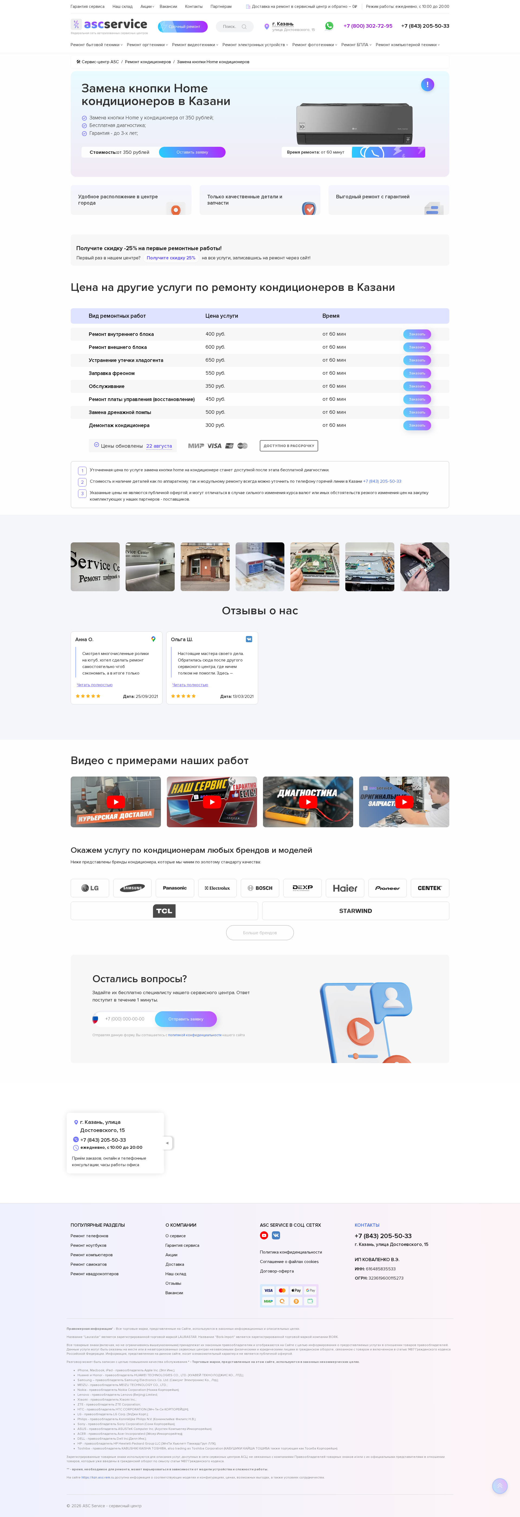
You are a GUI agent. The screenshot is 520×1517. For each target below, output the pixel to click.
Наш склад (122, 6)
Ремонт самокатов (89, 1264)
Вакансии (168, 6)
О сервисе (175, 1236)
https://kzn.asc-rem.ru (98, 1477)
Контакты (194, 6)
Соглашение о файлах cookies (289, 1261)
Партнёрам (221, 6)
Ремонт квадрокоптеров (95, 1274)
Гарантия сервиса (88, 6)
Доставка (174, 1264)
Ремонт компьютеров (92, 1255)
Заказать (417, 334)
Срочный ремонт (184, 26)
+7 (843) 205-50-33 (425, 26)
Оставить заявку (192, 152)
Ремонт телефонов (89, 1236)
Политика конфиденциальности (291, 1252)
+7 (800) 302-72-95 (368, 26)
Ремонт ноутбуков (88, 1245)
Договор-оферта (277, 1271)
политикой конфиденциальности (195, 1035)
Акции (146, 6)
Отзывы (173, 1283)
